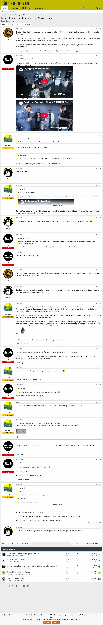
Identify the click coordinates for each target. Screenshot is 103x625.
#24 (100, 168)
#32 (100, 348)
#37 (100, 442)
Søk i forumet (13, 11)
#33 (100, 367)
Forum (5, 8)
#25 (100, 185)
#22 (100, 55)
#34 (100, 384)
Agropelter (10, 574)
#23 (100, 135)
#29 (100, 269)
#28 (100, 252)
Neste (27, 24)
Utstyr (21, 555)
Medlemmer (26, 8)
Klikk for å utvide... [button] (58, 205)
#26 (100, 217)
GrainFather (23, 568)
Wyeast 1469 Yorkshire (16, 560)
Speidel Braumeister (26, 574)
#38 (100, 459)
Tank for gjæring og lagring (17, 578)
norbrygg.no (39, 8)
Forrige (5, 24)
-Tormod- (94, 555)
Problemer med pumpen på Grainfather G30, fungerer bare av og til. (32, 566)
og (23, 343)
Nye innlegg (14, 8)
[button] (19, 8)
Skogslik (9, 568)
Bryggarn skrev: (22, 139)
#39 (100, 484)
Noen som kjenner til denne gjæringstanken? (23, 554)
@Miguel (19, 356)
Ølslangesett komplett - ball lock (36, 147)
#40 (100, 527)
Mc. (8, 561)
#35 (100, 402)
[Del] (97, 29)
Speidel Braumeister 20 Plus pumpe (20, 572)
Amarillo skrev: (22, 239)
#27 (100, 234)
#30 (100, 286)
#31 (100, 303)
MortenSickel (10, 580)
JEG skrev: (20, 189)
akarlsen (9, 555)
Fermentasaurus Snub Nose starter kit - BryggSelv (33, 467)
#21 (100, 28)
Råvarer (19, 561)
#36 (100, 419)
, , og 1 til (30, 379)
